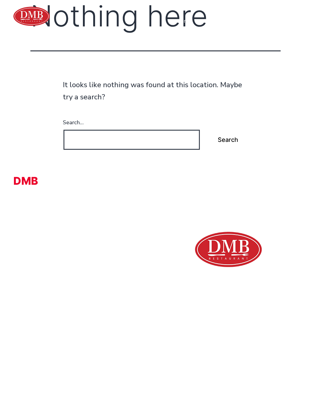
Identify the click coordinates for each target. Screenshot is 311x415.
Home (184, 21)
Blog (294, 21)
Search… (73, 122)
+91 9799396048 (206, 6)
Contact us (272, 21)
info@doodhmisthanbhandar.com (58, 280)
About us (206, 21)
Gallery (246, 21)
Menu (227, 21)
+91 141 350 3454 (269, 6)
